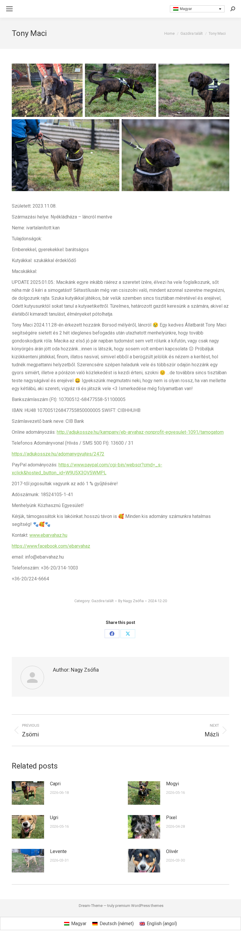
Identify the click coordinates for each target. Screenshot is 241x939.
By (131, 601)
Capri (55, 783)
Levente (58, 851)
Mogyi (172, 783)
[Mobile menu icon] (9, 8)
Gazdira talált (102, 601)
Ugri (54, 817)
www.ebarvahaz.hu (48, 535)
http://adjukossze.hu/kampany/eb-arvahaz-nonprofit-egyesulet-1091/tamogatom (140, 432)
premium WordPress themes (139, 905)
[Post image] (28, 793)
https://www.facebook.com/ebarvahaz (51, 546)
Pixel (171, 817)
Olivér (172, 851)
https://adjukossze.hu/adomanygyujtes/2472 (58, 454)
